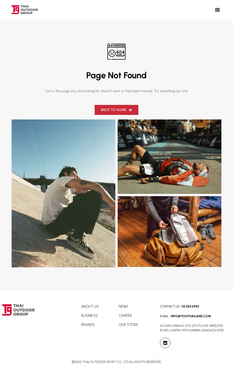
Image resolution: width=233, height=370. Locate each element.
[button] (217, 10)
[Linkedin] (165, 343)
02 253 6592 (190, 306)
